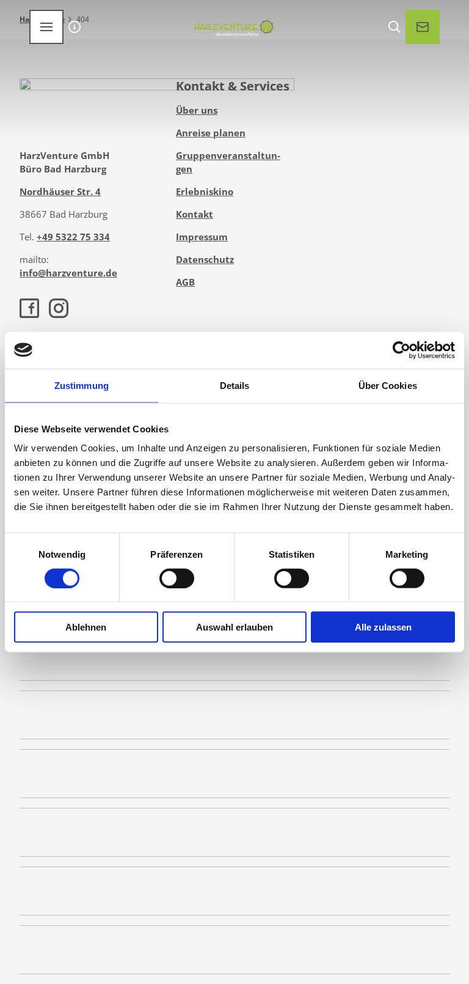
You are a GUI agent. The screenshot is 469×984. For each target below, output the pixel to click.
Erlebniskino (204, 191)
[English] (75, 27)
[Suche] (394, 27)
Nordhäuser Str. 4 (60, 191)
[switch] (176, 578)
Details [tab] (235, 385)
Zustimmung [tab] (81, 385)
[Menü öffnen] (46, 27)
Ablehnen (85, 627)
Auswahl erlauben (234, 627)
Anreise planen (210, 133)
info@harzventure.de (68, 273)
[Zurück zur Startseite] (234, 27)
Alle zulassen (383, 627)
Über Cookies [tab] (387, 385)
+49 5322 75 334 (73, 237)
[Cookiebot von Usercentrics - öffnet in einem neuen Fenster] (401, 350)
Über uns (196, 110)
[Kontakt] (422, 27)
